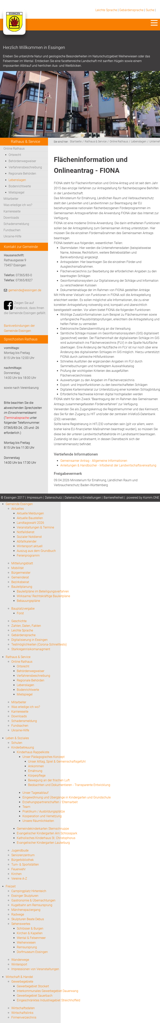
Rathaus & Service (96, 141)
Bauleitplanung (21, 587)
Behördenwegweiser (22, 161)
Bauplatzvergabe (23, 608)
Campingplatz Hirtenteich (28, 891)
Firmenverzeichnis (23, 1017)
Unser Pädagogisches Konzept (43, 757)
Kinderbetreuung (22, 747)
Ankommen (36, 766)
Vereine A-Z (19, 878)
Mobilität (17, 568)
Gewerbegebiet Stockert (33, 986)
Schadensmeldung (16, 224)
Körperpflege (36, 775)
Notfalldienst (25, 532)
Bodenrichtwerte (20, 186)
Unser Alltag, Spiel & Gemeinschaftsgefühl (57, 761)
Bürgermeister (20, 573)
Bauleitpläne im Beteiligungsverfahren (43, 591)
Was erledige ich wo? (18, 205)
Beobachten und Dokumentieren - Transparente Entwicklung (69, 785)
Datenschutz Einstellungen (83, 497)
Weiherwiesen (26, 942)
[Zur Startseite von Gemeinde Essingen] (14, 26)
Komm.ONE (151, 497)
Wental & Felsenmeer (31, 938)
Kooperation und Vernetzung (42, 816)
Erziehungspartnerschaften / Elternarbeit (50, 802)
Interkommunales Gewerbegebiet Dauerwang (47, 991)
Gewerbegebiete (22, 981)
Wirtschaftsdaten (23, 1008)
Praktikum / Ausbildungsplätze (43, 811)
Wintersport (19, 964)
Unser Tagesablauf (35, 793)
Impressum (34, 497)
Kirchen (16, 874)
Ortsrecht (15, 155)
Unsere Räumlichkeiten (38, 821)
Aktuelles (17, 509)
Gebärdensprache (131, 10)
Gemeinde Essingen (19, 504)
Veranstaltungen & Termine (35, 527)
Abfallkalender (26, 541)
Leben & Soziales (17, 738)
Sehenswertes (20, 924)
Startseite (76, 141)
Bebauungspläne (28, 601)
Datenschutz (53, 497)
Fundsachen (12, 230)
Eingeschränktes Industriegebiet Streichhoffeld (48, 1000)
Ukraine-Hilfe (12, 236)
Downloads (11, 217)
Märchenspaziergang (25, 910)
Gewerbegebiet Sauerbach (34, 995)
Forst (20, 613)
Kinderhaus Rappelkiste (33, 752)
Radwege (17, 914)
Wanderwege (20, 960)
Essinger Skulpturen (24, 896)
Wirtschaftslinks (22, 1013)
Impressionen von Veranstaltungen (35, 969)
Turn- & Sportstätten (25, 864)
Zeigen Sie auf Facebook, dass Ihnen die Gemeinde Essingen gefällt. (25, 308)
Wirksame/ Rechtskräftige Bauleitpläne (43, 596)
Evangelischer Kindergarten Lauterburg (43, 843)
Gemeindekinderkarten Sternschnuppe (43, 828)
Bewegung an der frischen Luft (49, 780)
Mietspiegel (16, 192)
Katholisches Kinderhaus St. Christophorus (46, 838)
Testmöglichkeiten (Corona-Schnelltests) (39, 644)
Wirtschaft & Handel (19, 977)
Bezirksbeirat (20, 582)
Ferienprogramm (28, 555)
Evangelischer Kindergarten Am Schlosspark (47, 833)
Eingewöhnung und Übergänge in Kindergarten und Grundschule (66, 797)
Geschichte (19, 621)
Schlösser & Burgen (30, 928)
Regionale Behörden (22, 173)
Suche (150, 10)
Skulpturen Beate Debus (27, 919)
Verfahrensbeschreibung (25, 167)
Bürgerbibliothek (22, 860)
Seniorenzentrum (23, 855)
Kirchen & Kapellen (30, 933)
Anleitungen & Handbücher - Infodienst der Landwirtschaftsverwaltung (108, 465)
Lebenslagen (17, 180)
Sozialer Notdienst (29, 537)
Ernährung (35, 771)
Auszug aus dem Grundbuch (36, 551)
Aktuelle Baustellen (30, 518)
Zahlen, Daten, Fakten (26, 626)
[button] (154, 23)
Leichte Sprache (106, 10)
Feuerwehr (18, 869)
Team (26, 807)
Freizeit (11, 886)
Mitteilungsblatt (22, 563)
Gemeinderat (20, 577)
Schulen (16, 743)
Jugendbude (19, 850)
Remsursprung (27, 947)
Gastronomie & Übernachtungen (33, 900)
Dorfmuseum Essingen (32, 952)
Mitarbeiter (11, 199)
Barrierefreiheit (114, 497)
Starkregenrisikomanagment (30, 649)
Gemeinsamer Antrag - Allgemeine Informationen (93, 461)
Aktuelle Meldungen (30, 513)
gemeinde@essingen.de (24, 290)
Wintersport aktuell (30, 546)
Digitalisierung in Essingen (29, 640)
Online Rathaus (14, 148)
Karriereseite (12, 211)
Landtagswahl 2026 (30, 523)
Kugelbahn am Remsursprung (31, 905)
